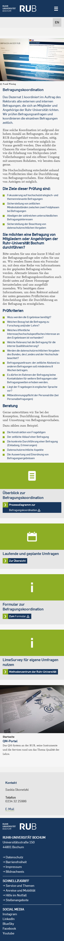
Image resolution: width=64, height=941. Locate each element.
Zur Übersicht (32, 546)
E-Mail (9, 809)
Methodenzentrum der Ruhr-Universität (32, 655)
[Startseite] (19, 8)
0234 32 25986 (15, 801)
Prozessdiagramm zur (32, 490)
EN (57, 22)
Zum (32, 599)
